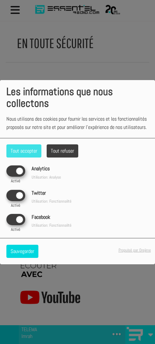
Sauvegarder (22, 251)
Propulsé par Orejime (135, 250)
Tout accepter (24, 150)
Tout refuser (62, 150)
